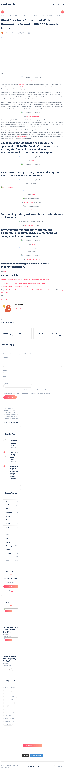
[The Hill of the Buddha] (7, 187)
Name (5, 370)
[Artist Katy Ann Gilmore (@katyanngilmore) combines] (8, 738)
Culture (8, 523)
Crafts (8, 516)
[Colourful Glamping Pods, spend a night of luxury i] (56, 738)
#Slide (11, 700)
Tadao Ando (21, 84)
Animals (8, 501)
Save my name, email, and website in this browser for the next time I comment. (25, 390)
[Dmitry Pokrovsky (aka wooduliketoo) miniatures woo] (40, 748)
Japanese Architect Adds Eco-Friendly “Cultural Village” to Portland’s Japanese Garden (25, 279)
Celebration (9, 512)
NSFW (8, 542)
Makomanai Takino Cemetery (30, 87)
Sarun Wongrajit (29, 225)
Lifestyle (8, 538)
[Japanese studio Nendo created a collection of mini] (8, 748)
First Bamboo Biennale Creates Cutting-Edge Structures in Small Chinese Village (23, 283)
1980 (11, 706)
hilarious (6, 718)
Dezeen (5, 271)
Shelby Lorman (8, 724)
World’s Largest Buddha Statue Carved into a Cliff (14, 286)
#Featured (7, 690)
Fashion (8, 531)
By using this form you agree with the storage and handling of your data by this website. (27, 393)
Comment (6, 357)
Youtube (33, 80)
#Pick (6, 700)
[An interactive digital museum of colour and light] (24, 738)
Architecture (9, 505)
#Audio (6, 687)
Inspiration (9, 534)
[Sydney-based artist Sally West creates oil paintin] (56, 748)
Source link (4, 300)
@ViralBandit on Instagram (32, 745)
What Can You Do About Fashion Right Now (10, 629)
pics (14, 721)
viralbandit (7, 33)
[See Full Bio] (23, 308)
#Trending (7, 703)
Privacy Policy (11, 591)
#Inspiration (7, 693)
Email (5, 376)
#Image (14, 690)
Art (7, 508)
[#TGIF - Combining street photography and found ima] (24, 748)
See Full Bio (18, 308)
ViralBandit (8, 4)
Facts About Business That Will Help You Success (14, 456)
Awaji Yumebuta (21, 136)
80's (5, 706)
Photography (9, 546)
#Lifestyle (7, 696)
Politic (8, 549)
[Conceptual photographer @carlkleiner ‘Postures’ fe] (40, 738)
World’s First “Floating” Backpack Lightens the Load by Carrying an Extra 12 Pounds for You (14, 473)
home (13, 718)
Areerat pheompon (28, 202)
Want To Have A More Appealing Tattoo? (9, 658)
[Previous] (9, 669)
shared (26, 97)
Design (8, 527)
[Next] (12, 669)
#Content (13, 687)
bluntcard (7, 709)
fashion (6, 712)
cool (13, 709)
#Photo (14, 696)
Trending (8, 553)
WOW (13, 33)
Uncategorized (10, 557)
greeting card (8, 715)
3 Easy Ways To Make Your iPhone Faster (14, 442)
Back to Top (59, 766)
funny (12, 712)
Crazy (8, 520)
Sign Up (11, 586)
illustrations (7, 721)
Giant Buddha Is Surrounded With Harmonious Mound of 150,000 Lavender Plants (28, 290)
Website (5, 383)
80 (12, 703)
